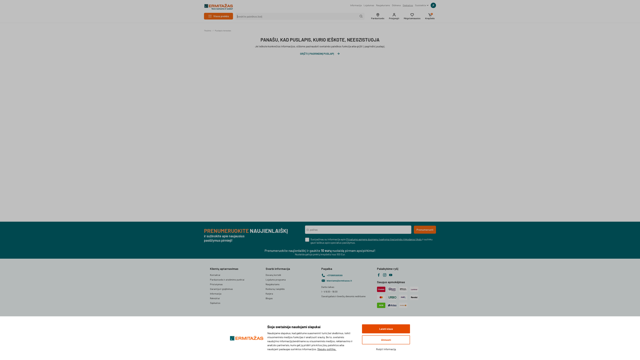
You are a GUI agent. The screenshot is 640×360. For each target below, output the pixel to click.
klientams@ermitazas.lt (339, 280)
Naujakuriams (383, 5)
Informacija (356, 5)
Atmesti (386, 339)
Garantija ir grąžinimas (221, 289)
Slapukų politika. (326, 349)
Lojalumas (369, 5)
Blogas (269, 298)
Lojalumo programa (276, 279)
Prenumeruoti (424, 229)
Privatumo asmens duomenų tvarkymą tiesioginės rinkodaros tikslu (384, 239)
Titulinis (207, 30)
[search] (361, 16)
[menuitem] (356, 5)
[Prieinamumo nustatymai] (433, 5)
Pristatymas (216, 284)
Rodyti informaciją (386, 349)
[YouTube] (390, 275)
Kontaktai (215, 275)
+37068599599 (334, 275)
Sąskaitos (408, 5)
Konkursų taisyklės (275, 289)
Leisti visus (386, 328)
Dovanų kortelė (273, 275)
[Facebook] (378, 275)
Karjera (269, 293)
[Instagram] (384, 275)
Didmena (396, 5)
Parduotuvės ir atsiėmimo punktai (227, 279)
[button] (378, 16)
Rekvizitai (215, 298)
